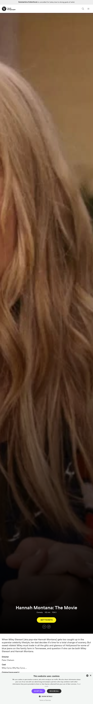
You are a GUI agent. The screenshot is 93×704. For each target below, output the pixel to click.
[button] (46, 696)
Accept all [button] (38, 691)
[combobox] (87, 675)
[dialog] (46, 688)
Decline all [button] (54, 691)
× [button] (90, 675)
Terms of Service (45, 700)
